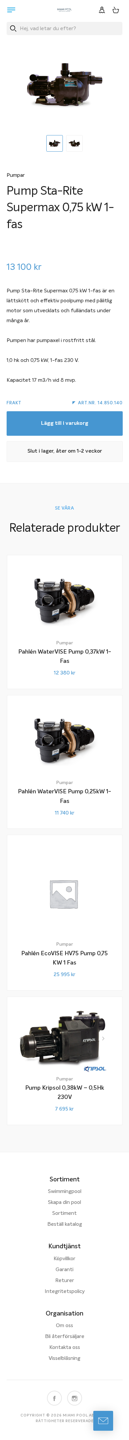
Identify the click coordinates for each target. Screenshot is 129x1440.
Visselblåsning (64, 1358)
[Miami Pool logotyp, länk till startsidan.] (64, 10)
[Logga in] (102, 10)
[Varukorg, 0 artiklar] (115, 10)
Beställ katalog (64, 1224)
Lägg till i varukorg (64, 423)
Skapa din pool (64, 1202)
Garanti (64, 1269)
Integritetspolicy (65, 1291)
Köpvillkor (64, 1259)
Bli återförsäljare (64, 1336)
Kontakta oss (64, 1347)
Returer (64, 1280)
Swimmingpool (64, 1191)
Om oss (64, 1325)
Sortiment (64, 1213)
